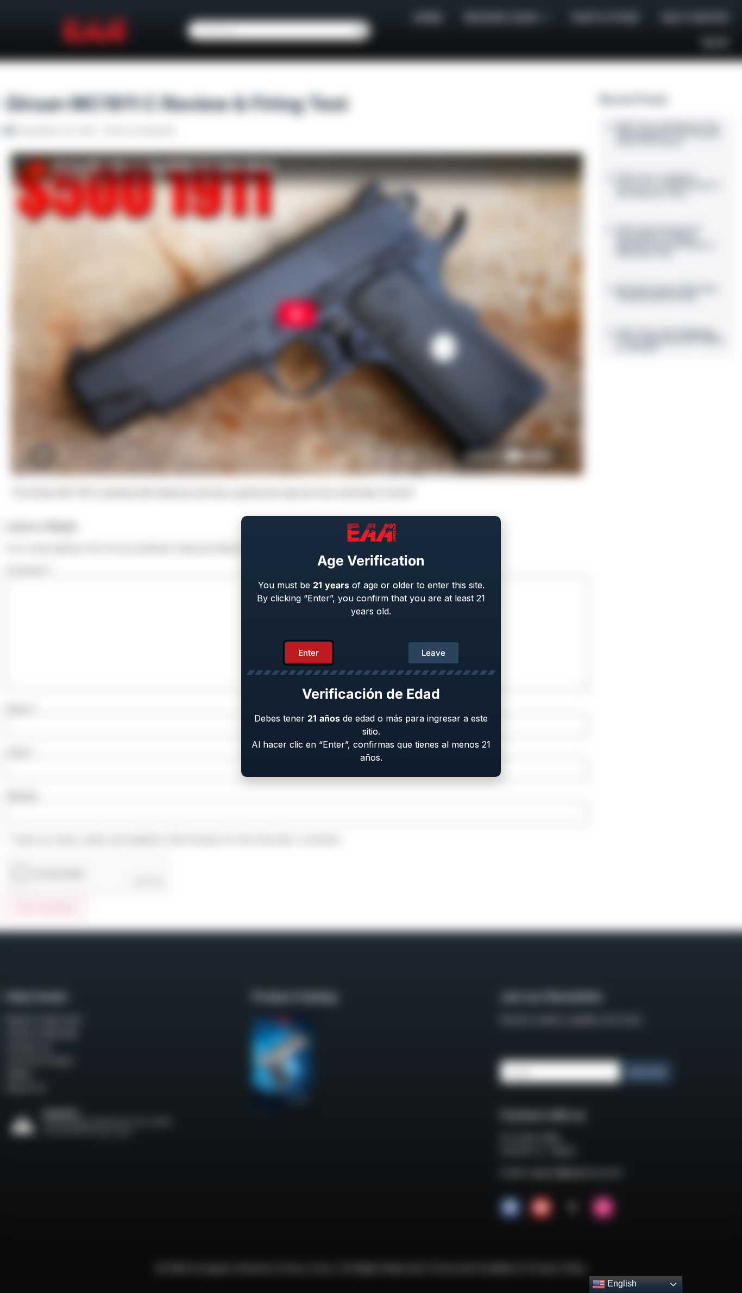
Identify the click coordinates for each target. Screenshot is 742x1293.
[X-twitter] (572, 1207)
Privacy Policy (556, 1268)
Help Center (694, 17)
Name (21, 708)
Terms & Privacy (39, 1060)
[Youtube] (541, 1207)
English (621, 1283)
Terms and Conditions (474, 1268)
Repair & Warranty (43, 1019)
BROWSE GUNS (501, 17)
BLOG (715, 42)
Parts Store (605, 17)
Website (21, 795)
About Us (25, 1087)
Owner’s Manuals (41, 1033)
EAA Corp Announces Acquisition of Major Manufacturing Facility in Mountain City (666, 240)
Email (20, 752)
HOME (428, 17)
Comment (29, 569)
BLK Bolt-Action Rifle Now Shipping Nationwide (667, 292)
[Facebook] (510, 1207)
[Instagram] (603, 1207)
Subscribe (647, 1072)
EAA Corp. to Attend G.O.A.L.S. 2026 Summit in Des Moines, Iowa (668, 185)
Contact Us (28, 1046)
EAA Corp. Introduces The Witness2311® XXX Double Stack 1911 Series (668, 133)
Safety (18, 1073)
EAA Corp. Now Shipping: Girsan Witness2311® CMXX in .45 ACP (671, 340)
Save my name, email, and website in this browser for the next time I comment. (178, 839)
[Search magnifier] (360, 30)
